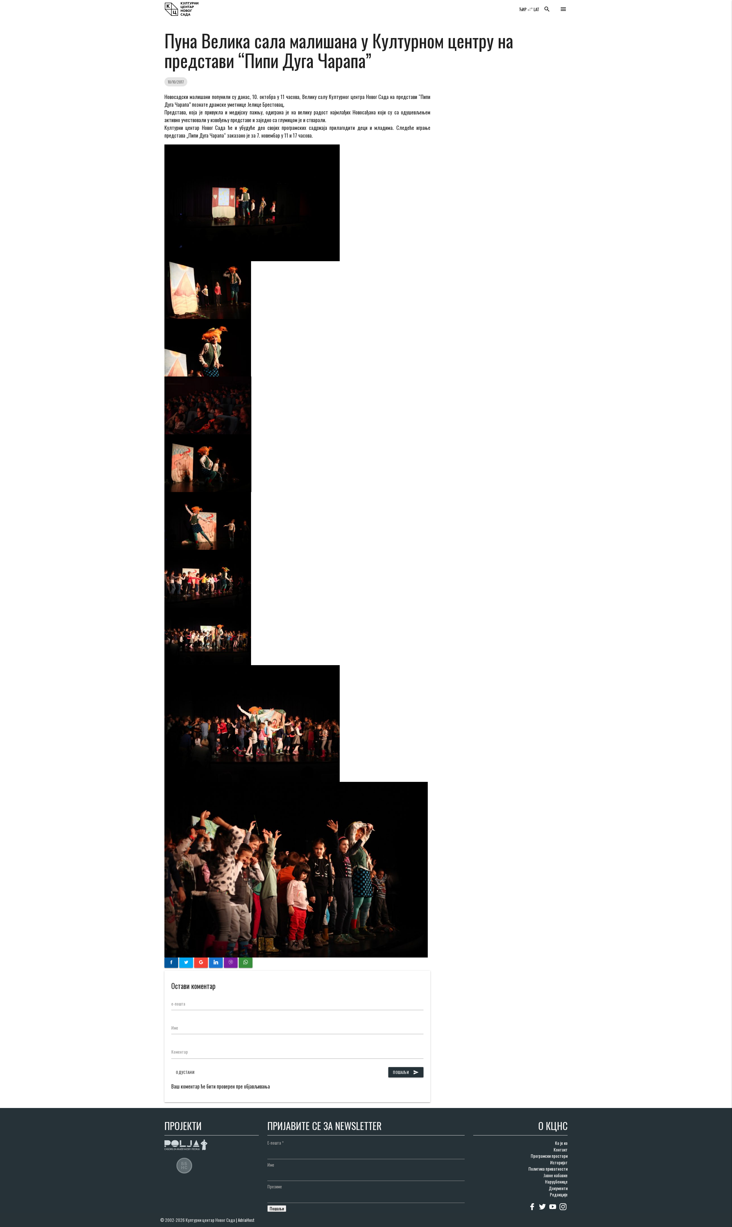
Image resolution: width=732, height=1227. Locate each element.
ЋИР (523, 9)
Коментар (179, 1051)
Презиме (274, 1186)
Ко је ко (561, 1143)
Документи (558, 1188)
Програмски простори (549, 1156)
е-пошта (178, 1003)
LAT (536, 9)
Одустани (185, 1072)
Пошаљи (406, 1072)
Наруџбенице (556, 1181)
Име (174, 1027)
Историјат (559, 1162)
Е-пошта (275, 1142)
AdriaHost (246, 1220)
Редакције (559, 1194)
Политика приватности (548, 1168)
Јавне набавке (555, 1175)
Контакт (561, 1149)
